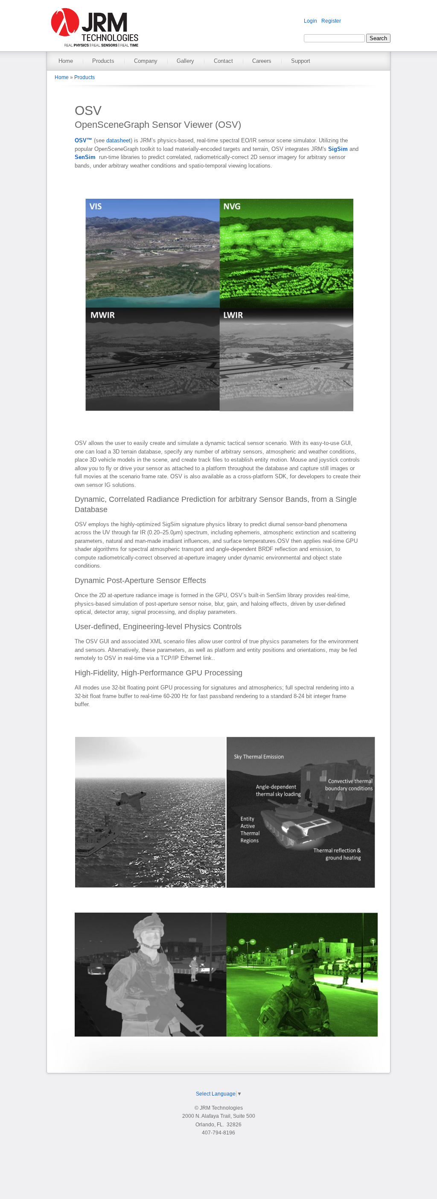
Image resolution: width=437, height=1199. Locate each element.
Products (103, 61)
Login (310, 21)
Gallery (185, 61)
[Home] (95, 47)
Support (300, 61)
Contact (223, 61)
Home (65, 61)
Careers (261, 61)
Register (331, 21)
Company (145, 61)
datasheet (118, 140)
